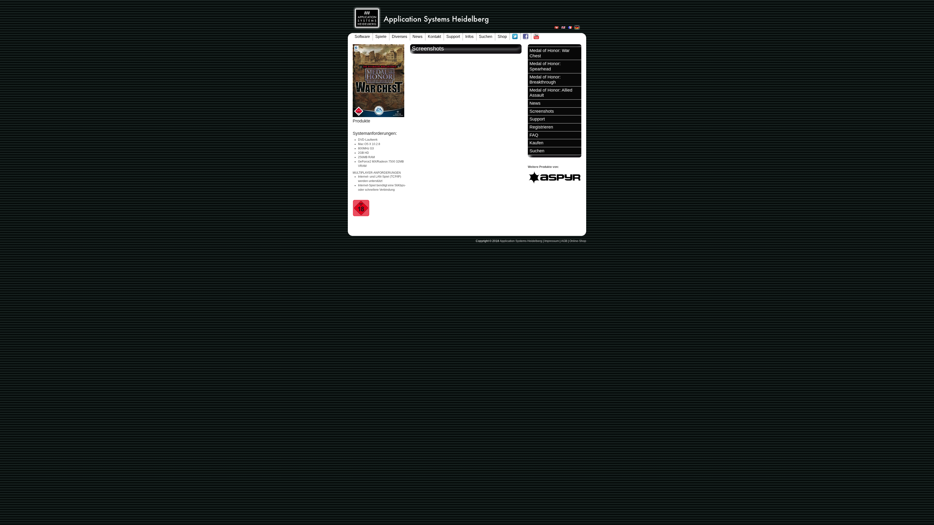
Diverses (399, 36)
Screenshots (542, 111)
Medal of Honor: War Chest (550, 53)
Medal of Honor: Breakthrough (545, 80)
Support (453, 36)
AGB (564, 241)
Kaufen (536, 142)
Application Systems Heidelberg (521, 241)
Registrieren (541, 127)
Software (362, 36)
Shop (502, 36)
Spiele (380, 36)
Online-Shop (577, 241)
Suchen (485, 36)
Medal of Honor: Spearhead (545, 66)
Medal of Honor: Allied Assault (551, 93)
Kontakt (434, 36)
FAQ (534, 135)
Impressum (551, 241)
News (417, 36)
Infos (469, 36)
